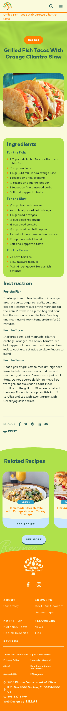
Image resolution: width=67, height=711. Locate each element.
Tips (37, 633)
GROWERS (43, 600)
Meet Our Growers (49, 606)
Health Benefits (15, 633)
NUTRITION (13, 620)
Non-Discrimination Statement (41, 667)
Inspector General (40, 660)
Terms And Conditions (15, 655)
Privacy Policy (11, 660)
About (6, 666)
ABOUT (9, 600)
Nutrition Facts (15, 627)
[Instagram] (39, 584)
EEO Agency (36, 674)
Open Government (40, 655)
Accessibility (10, 674)
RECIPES (10, 641)
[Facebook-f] (28, 584)
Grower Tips (44, 612)
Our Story (11, 606)
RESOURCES (45, 620)
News (38, 627)
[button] (51, 6)
